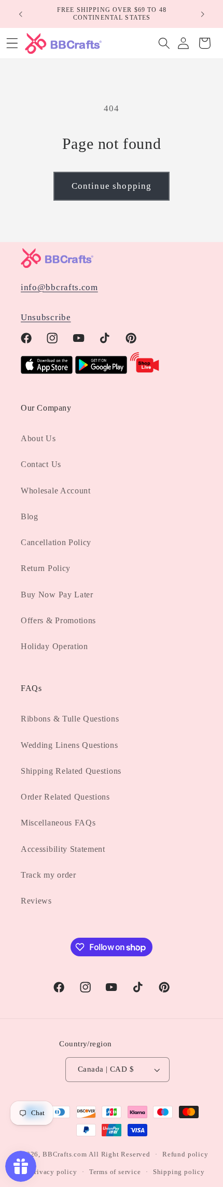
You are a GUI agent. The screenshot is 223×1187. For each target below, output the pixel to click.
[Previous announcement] (20, 14)
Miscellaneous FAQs (58, 822)
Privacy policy (53, 1172)
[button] (164, 43)
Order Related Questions (65, 796)
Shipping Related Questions (71, 771)
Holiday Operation (54, 646)
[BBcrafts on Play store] (101, 371)
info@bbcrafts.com (59, 287)
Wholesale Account (56, 490)
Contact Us (41, 464)
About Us (38, 438)
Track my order (48, 874)
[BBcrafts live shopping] (144, 371)
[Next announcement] (202, 14)
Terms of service (115, 1172)
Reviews (36, 900)
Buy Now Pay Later (57, 594)
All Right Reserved (119, 1154)
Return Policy (46, 568)
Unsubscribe (46, 317)
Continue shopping (112, 186)
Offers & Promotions (58, 620)
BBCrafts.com (65, 1154)
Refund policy (185, 1154)
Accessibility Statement (63, 849)
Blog (29, 516)
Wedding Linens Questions (69, 745)
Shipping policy (179, 1172)
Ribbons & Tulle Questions (70, 718)
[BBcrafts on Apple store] (47, 371)
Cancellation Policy (56, 542)
